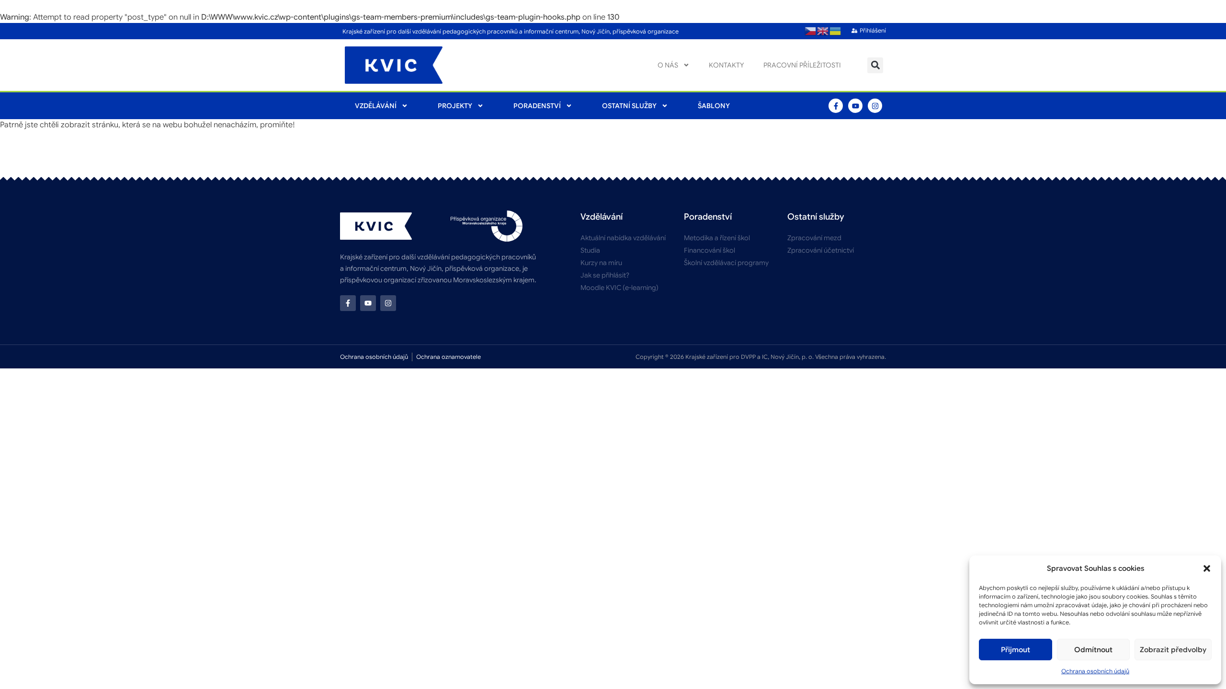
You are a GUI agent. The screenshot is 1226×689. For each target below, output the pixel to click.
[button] (1207, 568)
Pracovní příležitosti (802, 65)
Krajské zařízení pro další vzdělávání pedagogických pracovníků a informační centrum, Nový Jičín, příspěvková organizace (510, 31)
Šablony (714, 105)
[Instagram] (875, 106)
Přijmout (1015, 649)
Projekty (455, 105)
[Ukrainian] (835, 31)
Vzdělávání (376, 105)
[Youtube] (855, 106)
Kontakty (726, 65)
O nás (668, 65)
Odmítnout (1093, 649)
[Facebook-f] (836, 106)
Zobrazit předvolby (1173, 649)
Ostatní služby (629, 105)
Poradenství (537, 105)
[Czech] (811, 31)
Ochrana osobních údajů (1095, 671)
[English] (823, 31)
